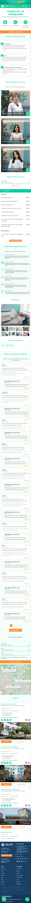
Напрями (7, 5)
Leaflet (23, 694)
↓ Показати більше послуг (15, 240)
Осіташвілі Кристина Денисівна (10, 169)
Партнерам (19, 883)
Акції (2, 879)
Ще (28, 5)
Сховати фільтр (15, 185)
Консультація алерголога (6, 197)
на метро (10, 717)
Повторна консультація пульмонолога (9, 215)
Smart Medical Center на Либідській (9, 746)
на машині (15, 717)
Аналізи (2, 873)
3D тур (4, 737)
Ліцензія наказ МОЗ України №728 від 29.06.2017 (11, 899)
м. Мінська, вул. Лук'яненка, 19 (9, 670)
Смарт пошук (4, 181)
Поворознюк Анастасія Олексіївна (10, 141)
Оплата (2, 883)
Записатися (6, 741)
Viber (5, 719)
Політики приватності (16, 657)
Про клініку (19, 868)
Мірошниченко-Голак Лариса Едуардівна (12, 113)
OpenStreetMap (28, 694)
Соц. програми (20, 875)
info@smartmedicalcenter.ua (8, 838)
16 (27, 142)
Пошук (26, 5)
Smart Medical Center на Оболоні (8, 704)
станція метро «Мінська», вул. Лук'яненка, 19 (22, 847)
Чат (1, 719)
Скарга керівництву (5, 858)
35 (27, 170)
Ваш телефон (4, 643)
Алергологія (6, 190)
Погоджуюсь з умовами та (14, 658)
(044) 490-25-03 (15, 710)
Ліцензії (18, 873)
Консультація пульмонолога (7, 212)
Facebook (29, 719)
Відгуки (18, 870)
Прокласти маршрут (21, 741)
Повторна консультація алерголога (9, 201)
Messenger (10, 719)
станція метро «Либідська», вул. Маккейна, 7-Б (22, 849)
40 (27, 114)
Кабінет (2, 881)
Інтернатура (19, 877)
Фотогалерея (27, 737)
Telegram (7, 719)
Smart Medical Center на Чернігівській (10, 789)
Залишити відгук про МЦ (6, 855)
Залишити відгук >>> (15, 630)
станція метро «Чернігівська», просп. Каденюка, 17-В (23, 852)
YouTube (19, 861)
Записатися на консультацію (15, 32)
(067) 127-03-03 (23, 5)
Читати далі (4, 49)
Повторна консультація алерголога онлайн (10, 208)
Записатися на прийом (15, 661)
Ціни (2, 877)
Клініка (2, 652)
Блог (18, 879)
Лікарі (12, 5)
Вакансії (18, 881)
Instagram (26, 719)
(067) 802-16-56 (4, 851)
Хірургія (2, 875)
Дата (2, 648)
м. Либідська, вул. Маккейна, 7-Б (13, 686)
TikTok (23, 861)
